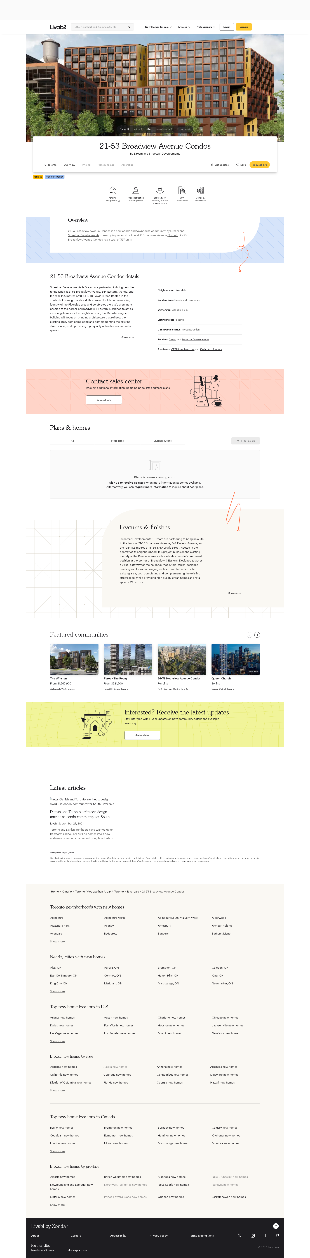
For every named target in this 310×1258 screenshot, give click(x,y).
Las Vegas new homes (64, 1033)
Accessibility (118, 1235)
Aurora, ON (111, 967)
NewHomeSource (42, 1250)
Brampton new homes (118, 1127)
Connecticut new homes (172, 1074)
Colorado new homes (117, 1074)
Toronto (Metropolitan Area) (93, 891)
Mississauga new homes (173, 1143)
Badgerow (110, 933)
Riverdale (181, 290)
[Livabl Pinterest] (277, 1235)
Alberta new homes (62, 1176)
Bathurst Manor (222, 933)
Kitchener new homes (226, 1135)
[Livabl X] (239, 1235)
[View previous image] (37, 89)
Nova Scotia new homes (173, 1184)
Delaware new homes (224, 1074)
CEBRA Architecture (182, 349)
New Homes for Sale (157, 26)
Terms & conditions (201, 1235)
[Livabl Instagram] (253, 1236)
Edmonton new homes (118, 1135)
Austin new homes (116, 1017)
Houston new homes (171, 1025)
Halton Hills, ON (168, 975)
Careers (76, 1235)
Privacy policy (159, 1235)
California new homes (64, 1074)
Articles (182, 26)
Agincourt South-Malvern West (178, 917)
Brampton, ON (167, 967)
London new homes (62, 1143)
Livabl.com (186, 861)
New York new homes (226, 1033)
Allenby (109, 925)
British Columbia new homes (122, 1176)
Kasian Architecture (211, 349)
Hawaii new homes (222, 1082)
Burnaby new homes (171, 1127)
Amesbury (164, 925)
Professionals (204, 26)
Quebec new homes (171, 1197)
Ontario (67, 891)
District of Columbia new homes (70, 1082)
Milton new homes (116, 1143)
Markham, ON (113, 983)
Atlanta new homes (62, 1017)
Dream (138, 153)
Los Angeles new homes (119, 1033)
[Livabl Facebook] (265, 1235)
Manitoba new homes (171, 1176)
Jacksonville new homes (227, 1025)
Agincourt (56, 917)
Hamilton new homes (171, 1135)
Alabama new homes (63, 1066)
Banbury (163, 933)
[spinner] (129, 27)
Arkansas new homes (223, 1066)
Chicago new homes (225, 1017)
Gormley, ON (112, 975)
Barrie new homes (61, 1127)
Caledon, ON (220, 967)
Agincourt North (114, 917)
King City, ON (58, 983)
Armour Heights (222, 925)
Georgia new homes (170, 1082)
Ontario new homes (62, 1197)
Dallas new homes (61, 1025)
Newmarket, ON (222, 983)
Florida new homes (116, 1082)
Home (55, 891)
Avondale (56, 933)
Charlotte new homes (171, 1017)
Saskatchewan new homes (229, 1197)
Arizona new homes (169, 1066)
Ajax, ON (56, 967)
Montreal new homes (225, 1143)
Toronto (173, 235)
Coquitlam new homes (64, 1135)
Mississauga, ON (168, 983)
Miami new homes (170, 1033)
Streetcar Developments (164, 153)
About (35, 1235)
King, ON (218, 975)
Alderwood (219, 917)
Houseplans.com (78, 1250)
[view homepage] (58, 27)
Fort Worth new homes (118, 1025)
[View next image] (272, 89)
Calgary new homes (224, 1127)
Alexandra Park (59, 925)
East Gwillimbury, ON (63, 975)
